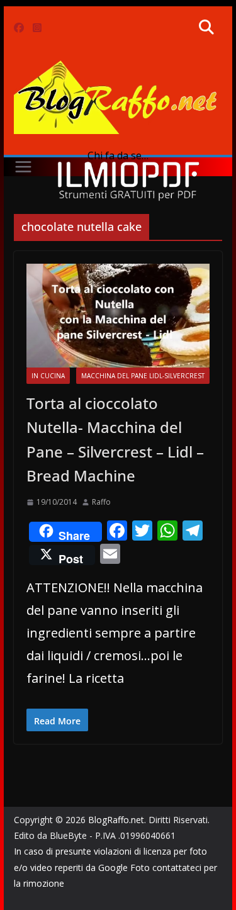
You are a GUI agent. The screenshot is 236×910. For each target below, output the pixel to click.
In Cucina (48, 375)
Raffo (101, 502)
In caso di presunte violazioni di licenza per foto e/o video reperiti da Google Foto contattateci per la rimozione (115, 867)
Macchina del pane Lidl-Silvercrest (143, 375)
